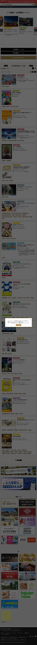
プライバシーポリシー (13, 321)
